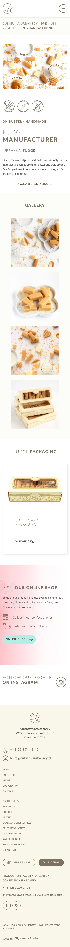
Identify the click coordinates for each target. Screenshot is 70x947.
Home (6, 770)
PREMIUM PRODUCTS (14, 845)
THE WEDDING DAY (13, 834)
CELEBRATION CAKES (14, 828)
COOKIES (7, 812)
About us (8, 780)
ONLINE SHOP (15, 639)
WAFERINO (9, 807)
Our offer (9, 775)
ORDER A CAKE (22, 862)
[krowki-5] (35, 296)
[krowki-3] (35, 404)
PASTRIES (7, 817)
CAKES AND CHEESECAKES (17, 823)
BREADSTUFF (9, 850)
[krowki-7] (35, 350)
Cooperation (11, 786)
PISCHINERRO (11, 801)
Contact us (9, 791)
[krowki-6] (35, 242)
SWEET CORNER (11, 839)
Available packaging (33, 184)
